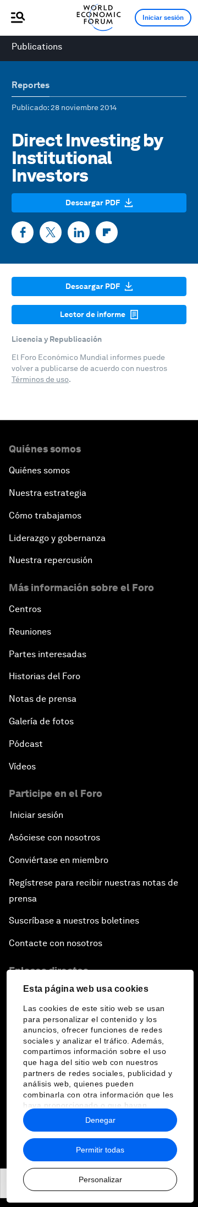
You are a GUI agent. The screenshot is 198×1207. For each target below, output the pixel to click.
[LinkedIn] (79, 232)
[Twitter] (51, 232)
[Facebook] (23, 232)
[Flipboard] (107, 232)
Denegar (100, 1120)
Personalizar (100, 1179)
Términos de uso (40, 379)
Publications (37, 46)
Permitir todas (100, 1149)
